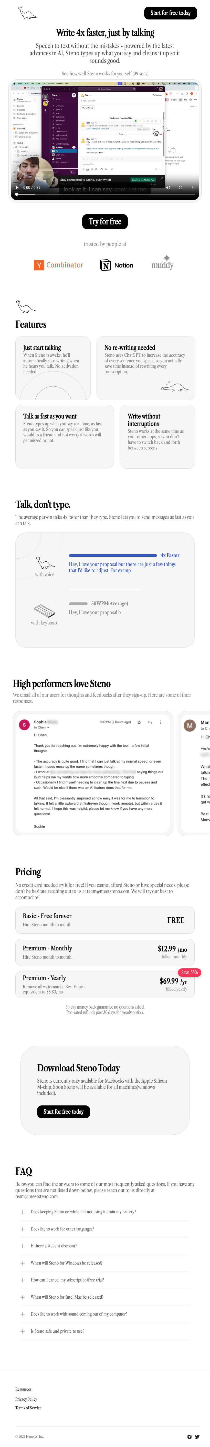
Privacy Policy (26, 1399)
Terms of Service (28, 1407)
